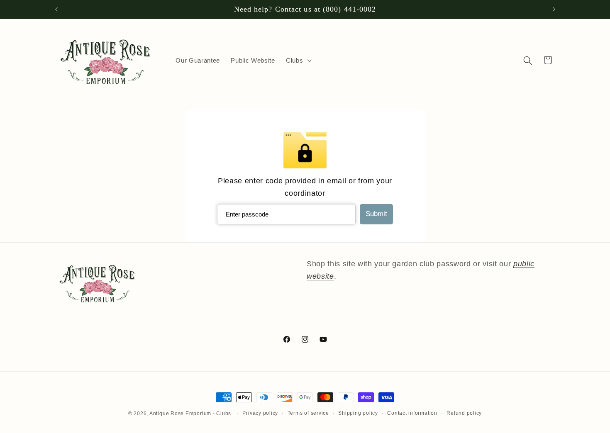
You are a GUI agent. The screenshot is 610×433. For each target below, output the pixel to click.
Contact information (412, 413)
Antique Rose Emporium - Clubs (190, 413)
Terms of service (308, 413)
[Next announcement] (554, 9)
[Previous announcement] (56, 9)
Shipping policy (358, 413)
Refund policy (464, 413)
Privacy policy (260, 413)
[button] (298, 60)
